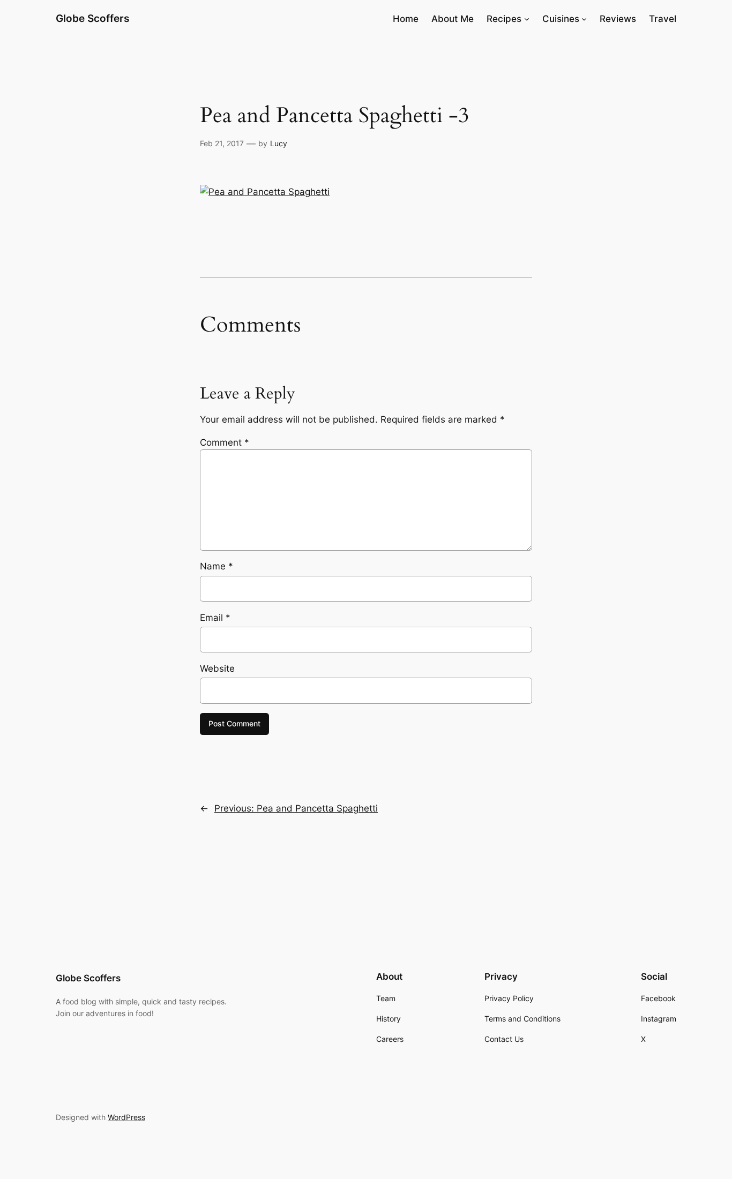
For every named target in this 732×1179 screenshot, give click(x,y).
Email (215, 617)
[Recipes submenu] (526, 18)
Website (217, 668)
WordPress (126, 1117)
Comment (224, 442)
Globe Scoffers (92, 18)
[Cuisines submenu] (584, 18)
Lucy (278, 143)
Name (216, 566)
